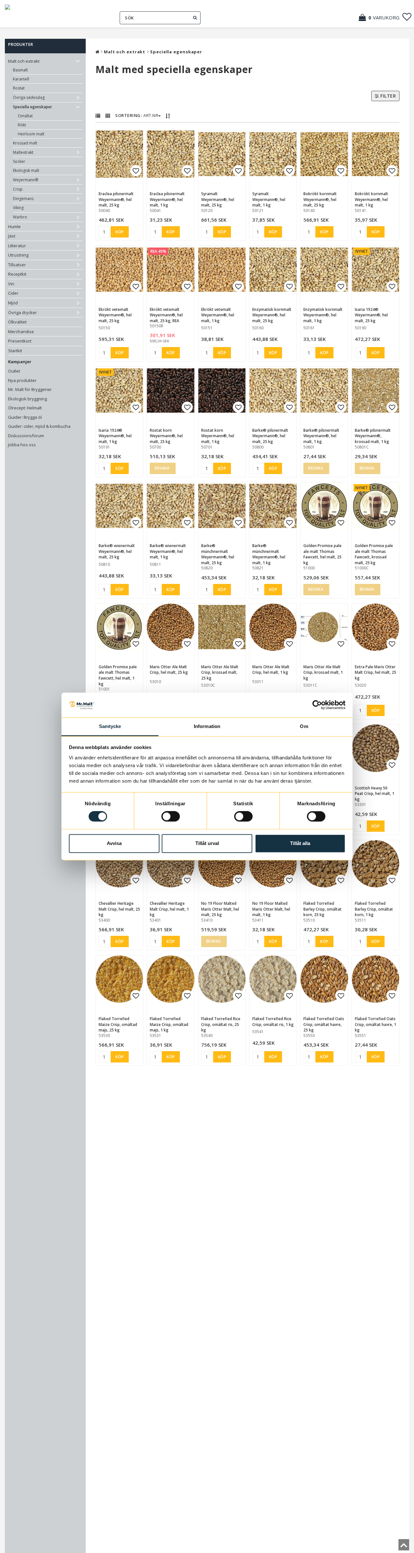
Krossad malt (25, 143)
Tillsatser (17, 265)
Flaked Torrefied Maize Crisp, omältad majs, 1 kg (169, 1024)
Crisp (18, 189)
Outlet (14, 371)
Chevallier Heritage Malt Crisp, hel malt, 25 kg (119, 909)
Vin (11, 284)
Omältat (25, 116)
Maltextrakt (23, 152)
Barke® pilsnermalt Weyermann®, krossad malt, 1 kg (373, 436)
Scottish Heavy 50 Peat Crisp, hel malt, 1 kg (374, 793)
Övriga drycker (22, 312)
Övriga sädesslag (29, 97)
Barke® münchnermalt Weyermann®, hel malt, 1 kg (268, 554)
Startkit (15, 351)
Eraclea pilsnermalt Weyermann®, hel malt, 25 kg (116, 199)
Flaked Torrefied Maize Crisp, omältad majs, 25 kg (118, 1024)
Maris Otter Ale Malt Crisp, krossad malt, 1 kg (323, 672)
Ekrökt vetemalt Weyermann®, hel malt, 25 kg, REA (166, 315)
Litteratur (17, 245)
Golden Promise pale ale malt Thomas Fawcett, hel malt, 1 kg (118, 675)
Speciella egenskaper (32, 107)
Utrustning (18, 255)
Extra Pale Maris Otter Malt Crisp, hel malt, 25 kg (375, 672)
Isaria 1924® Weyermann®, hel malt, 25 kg (371, 315)
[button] (382, 17)
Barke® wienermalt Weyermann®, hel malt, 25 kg (117, 551)
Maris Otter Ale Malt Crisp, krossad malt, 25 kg (219, 672)
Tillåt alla (300, 843)
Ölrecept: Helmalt (25, 408)
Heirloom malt (31, 134)
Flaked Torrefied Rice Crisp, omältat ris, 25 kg (220, 1024)
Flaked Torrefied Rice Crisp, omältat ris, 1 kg (273, 1021)
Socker (19, 161)
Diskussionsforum (26, 435)
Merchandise (21, 331)
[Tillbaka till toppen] (403, 1547)
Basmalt (20, 70)
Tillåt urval (207, 843)
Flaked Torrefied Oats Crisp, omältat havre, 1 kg (375, 1024)
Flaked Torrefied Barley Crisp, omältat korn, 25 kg (322, 909)
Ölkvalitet (17, 322)
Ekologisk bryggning (27, 399)
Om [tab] (304, 726)
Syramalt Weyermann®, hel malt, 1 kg (268, 199)
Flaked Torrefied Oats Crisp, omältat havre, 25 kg (323, 1024)
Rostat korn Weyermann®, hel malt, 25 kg (166, 436)
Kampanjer (19, 361)
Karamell (21, 79)
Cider (13, 293)
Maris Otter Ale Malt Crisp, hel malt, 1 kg (270, 669)
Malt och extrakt (23, 61)
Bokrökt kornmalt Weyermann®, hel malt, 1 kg (371, 199)
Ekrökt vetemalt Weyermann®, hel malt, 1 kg (217, 315)
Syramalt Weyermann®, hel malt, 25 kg (217, 199)
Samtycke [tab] (110, 726)
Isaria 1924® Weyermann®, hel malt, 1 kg (115, 436)
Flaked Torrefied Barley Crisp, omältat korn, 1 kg (374, 909)
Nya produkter (22, 380)
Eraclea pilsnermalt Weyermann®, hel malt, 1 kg (167, 199)
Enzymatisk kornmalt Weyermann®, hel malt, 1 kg (323, 315)
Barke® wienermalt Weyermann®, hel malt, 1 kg (168, 551)
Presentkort (19, 341)
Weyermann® (25, 180)
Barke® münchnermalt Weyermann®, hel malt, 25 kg (217, 554)
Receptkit (17, 274)
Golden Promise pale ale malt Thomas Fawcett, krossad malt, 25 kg (374, 554)
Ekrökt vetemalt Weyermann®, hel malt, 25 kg (115, 315)
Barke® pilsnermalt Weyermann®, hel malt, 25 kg (270, 436)
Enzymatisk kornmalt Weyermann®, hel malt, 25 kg (271, 315)
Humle (14, 226)
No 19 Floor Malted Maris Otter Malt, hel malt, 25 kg (220, 909)
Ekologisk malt (26, 170)
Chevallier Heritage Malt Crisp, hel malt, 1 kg (169, 909)
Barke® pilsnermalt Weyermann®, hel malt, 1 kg (321, 436)
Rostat (19, 88)
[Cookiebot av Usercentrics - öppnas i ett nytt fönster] (317, 705)
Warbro (20, 217)
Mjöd (13, 303)
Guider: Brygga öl (25, 417)
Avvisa (114, 843)
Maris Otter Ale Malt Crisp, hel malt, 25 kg (169, 669)
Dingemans (23, 198)
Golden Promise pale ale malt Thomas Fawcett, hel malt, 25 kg (322, 554)
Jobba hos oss (22, 445)
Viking (18, 207)
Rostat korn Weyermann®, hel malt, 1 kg (217, 436)
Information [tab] (207, 726)
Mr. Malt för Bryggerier (30, 389)
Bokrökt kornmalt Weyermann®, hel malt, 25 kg (320, 199)
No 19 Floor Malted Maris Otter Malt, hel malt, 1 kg (271, 909)
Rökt (22, 125)
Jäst (11, 236)
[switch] (170, 816)
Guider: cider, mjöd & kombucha (39, 426)
